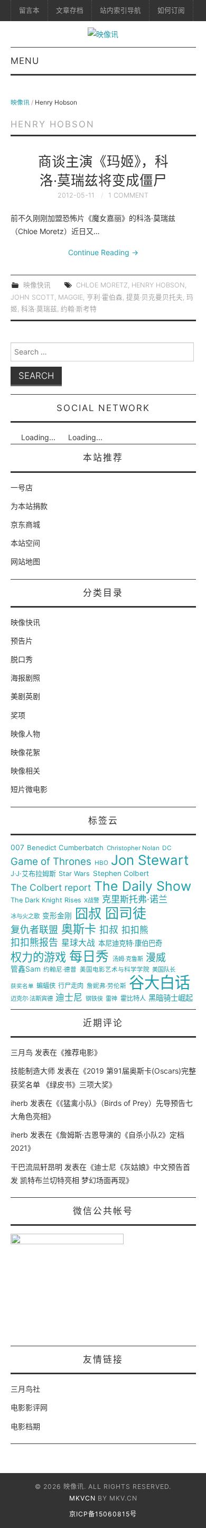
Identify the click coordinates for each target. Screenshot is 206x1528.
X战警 (91, 900)
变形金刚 (57, 916)
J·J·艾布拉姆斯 (33, 874)
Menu (25, 60)
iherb (19, 1102)
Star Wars (74, 874)
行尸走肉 (70, 986)
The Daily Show (142, 886)
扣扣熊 (134, 930)
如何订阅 (171, 10)
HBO (101, 863)
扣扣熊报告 (34, 942)
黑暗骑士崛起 (170, 998)
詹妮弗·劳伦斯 (106, 986)
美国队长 (163, 969)
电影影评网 (29, 1407)
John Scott (32, 297)
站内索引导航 (120, 10)
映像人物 (25, 733)
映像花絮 (25, 752)
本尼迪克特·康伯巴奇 (130, 943)
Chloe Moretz (102, 285)
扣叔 (108, 930)
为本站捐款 (29, 505)
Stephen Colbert (121, 874)
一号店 (22, 487)
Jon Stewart (150, 860)
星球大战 (78, 943)
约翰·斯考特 (79, 309)
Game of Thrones (51, 862)
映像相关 (25, 770)
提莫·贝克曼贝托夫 (154, 297)
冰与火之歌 (25, 916)
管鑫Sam (26, 969)
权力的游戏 (38, 957)
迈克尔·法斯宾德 (32, 998)
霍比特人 (133, 998)
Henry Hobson (158, 285)
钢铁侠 (94, 998)
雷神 (111, 998)
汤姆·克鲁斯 (128, 959)
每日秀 (89, 956)
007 (17, 847)
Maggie (70, 297)
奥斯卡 (78, 929)
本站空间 (25, 542)
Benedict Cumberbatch (65, 848)
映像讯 (20, 102)
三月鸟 (22, 1052)
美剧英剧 (25, 696)
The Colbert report (51, 887)
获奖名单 (22, 986)
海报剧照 (25, 677)
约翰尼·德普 (60, 969)
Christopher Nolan (133, 848)
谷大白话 (159, 983)
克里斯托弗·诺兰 (134, 900)
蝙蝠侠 (45, 986)
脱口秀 (22, 659)
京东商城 (25, 524)
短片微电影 (29, 789)
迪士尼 (68, 998)
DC (167, 848)
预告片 (22, 640)
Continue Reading (103, 252)
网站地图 (25, 561)
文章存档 (69, 10)
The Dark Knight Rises (46, 900)
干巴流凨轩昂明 (36, 1166)
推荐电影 (79, 1052)
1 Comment (128, 195)
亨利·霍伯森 (105, 297)
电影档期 (25, 1426)
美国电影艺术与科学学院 (114, 969)
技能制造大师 (33, 1070)
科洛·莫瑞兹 (39, 309)
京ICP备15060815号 (103, 1514)
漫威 (156, 958)
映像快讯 (37, 285)
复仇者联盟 (34, 930)
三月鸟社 (25, 1388)
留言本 (29, 10)
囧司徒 (125, 913)
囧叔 (88, 913)
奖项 (18, 715)
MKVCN (82, 1498)
